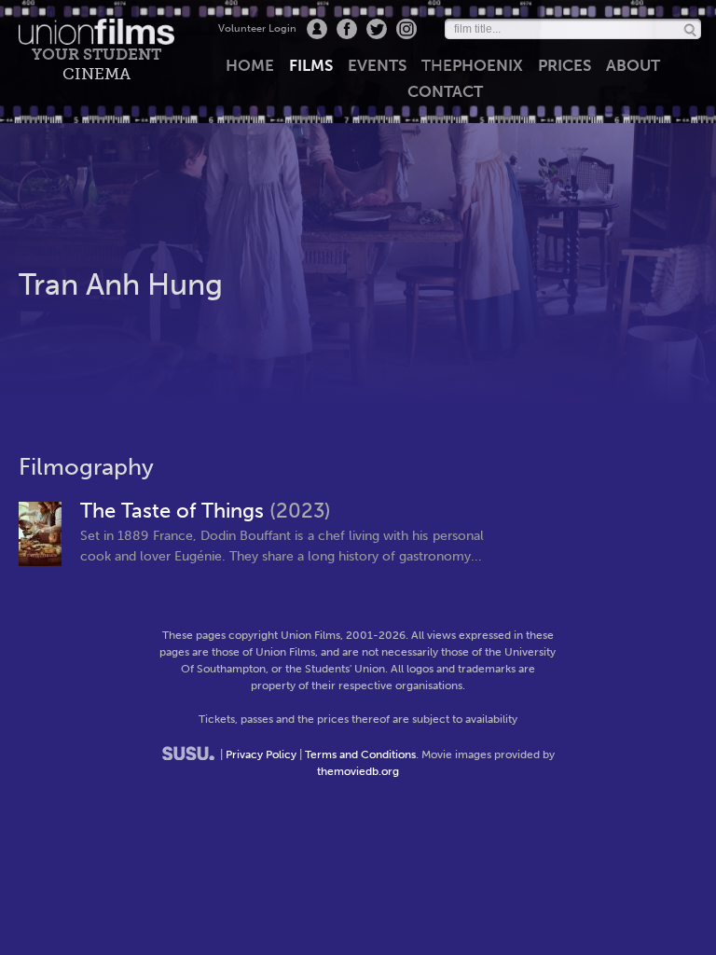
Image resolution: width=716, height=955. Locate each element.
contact (445, 91)
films (311, 65)
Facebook (347, 29)
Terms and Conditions (360, 754)
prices (564, 65)
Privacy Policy (261, 754)
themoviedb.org (358, 771)
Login (317, 29)
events (377, 65)
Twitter (376, 29)
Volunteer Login (257, 28)
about (633, 65)
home (250, 65)
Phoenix (472, 65)
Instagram (406, 29)
